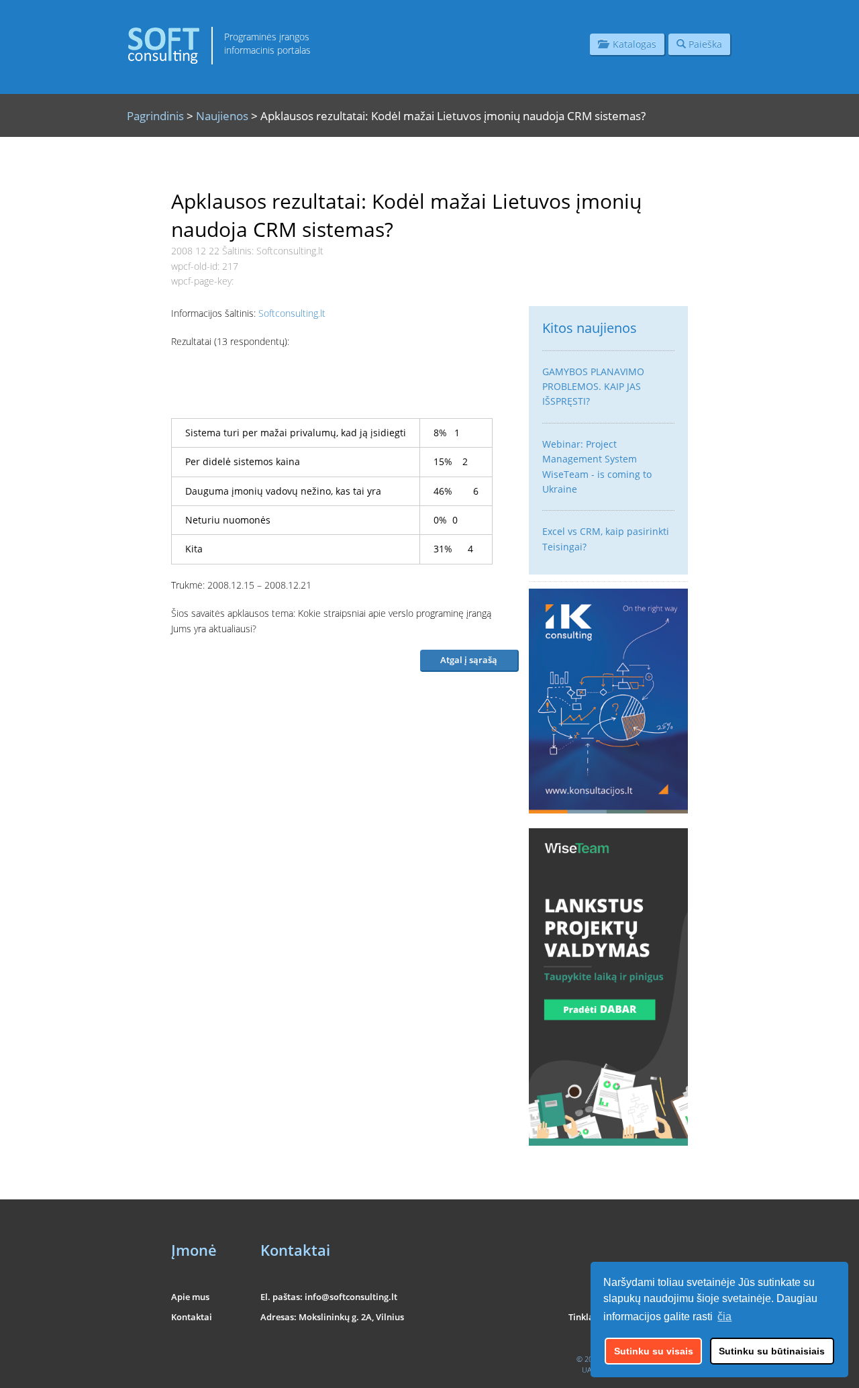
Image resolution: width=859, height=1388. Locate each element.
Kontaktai (191, 1317)
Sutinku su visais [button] (653, 1351)
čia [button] (724, 1316)
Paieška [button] (704, 44)
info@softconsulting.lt (351, 1297)
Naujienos (222, 115)
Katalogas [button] (631, 44)
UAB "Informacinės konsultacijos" (635, 1370)
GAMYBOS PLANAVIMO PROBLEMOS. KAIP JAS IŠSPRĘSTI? (593, 386)
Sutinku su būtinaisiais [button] (772, 1351)
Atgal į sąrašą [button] (468, 660)
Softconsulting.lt (291, 313)
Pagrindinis (155, 115)
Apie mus (190, 1297)
